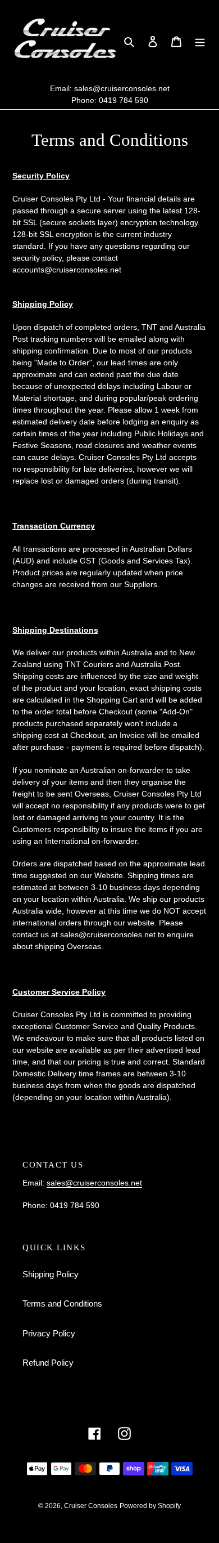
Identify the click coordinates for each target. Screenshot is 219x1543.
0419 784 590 (123, 100)
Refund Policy (48, 1362)
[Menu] (200, 41)
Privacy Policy (48, 1333)
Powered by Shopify (150, 1506)
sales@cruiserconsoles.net (122, 88)
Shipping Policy (50, 1274)
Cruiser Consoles (90, 1506)
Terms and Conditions (62, 1303)
